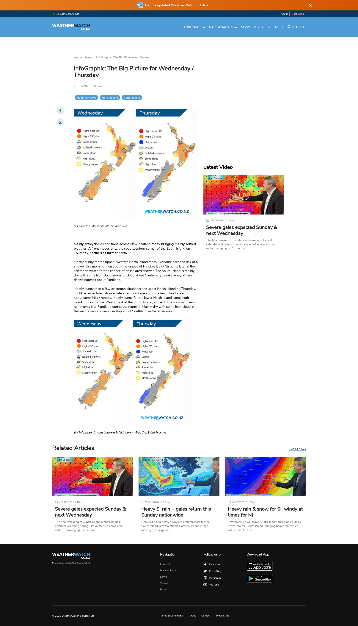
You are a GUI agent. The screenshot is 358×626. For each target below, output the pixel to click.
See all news (297, 449)
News (245, 27)
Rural (273, 27)
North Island (110, 98)
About (284, 14)
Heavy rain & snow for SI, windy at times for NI (265, 512)
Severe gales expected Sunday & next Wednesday (241, 230)
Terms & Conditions (171, 615)
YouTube (214, 584)
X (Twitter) (215, 571)
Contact (206, 615)
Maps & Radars (221, 27)
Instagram (215, 578)
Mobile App (297, 14)
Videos (259, 27)
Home (78, 57)
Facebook (214, 564)
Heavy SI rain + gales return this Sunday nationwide (176, 512)
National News (86, 98)
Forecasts (193, 27)
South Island (132, 98)
